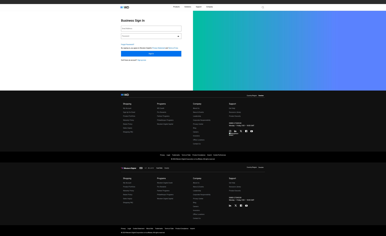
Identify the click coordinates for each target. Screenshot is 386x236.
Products (176, 7)
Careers (196, 132)
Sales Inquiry (127, 128)
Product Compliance (198, 155)
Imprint (209, 155)
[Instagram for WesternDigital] (230, 131)
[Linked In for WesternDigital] (235, 131)
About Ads (149, 228)
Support (198, 7)
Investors (196, 136)
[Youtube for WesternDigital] (251, 131)
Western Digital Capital (165, 124)
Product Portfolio (129, 116)
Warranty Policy (128, 120)
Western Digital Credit (164, 183)
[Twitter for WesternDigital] (235, 205)
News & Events (198, 112)
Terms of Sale (186, 155)
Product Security (235, 116)
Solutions (187, 7)
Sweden (261, 167)
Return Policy (127, 124)
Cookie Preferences (219, 155)
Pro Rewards (161, 112)
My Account (127, 108)
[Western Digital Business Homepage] (125, 7)
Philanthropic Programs (165, 120)
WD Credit (160, 108)
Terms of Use (173, 48)
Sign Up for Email (129, 112)
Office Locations (198, 140)
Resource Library (235, 112)
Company (209, 7)
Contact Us (197, 144)
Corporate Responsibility (201, 120)
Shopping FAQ (128, 132)
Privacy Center (198, 124)
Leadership (197, 116)
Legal (168, 155)
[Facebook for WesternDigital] (246, 131)
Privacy (162, 155)
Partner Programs (163, 116)
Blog (194, 128)
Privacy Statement (158, 48)
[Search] (262, 7)
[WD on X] (240, 131)
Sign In (151, 54)
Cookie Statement (138, 228)
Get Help (232, 108)
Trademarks (176, 155)
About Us (196, 108)
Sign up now (142, 60)
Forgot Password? (127, 44)
